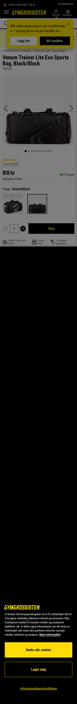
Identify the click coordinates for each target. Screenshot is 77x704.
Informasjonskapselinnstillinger (38, 688)
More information (50, 634)
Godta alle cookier (38, 650)
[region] (38, 475)
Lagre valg (38, 669)
